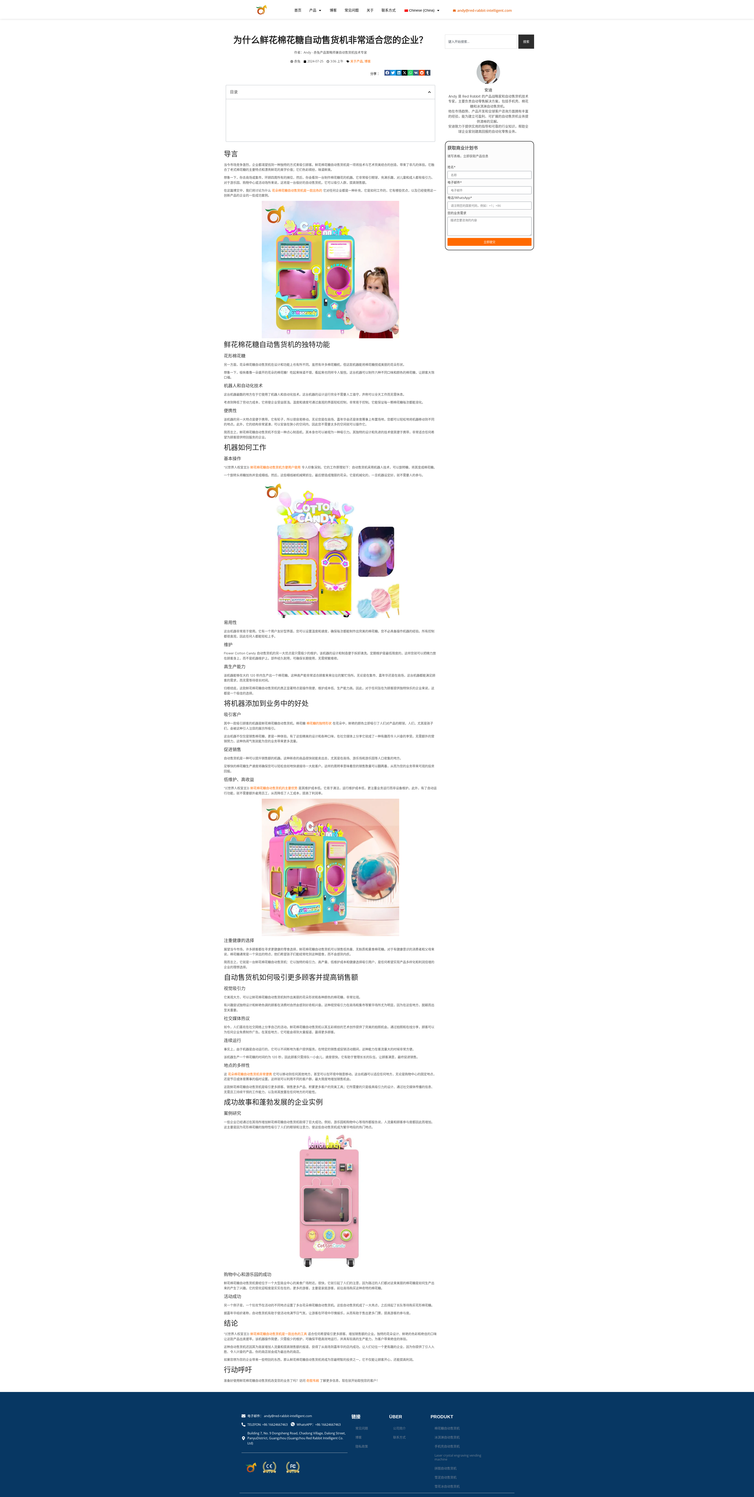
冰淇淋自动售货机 (447, 1459)
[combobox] (481, 42)
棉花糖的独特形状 (319, 745)
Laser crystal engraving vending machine (458, 1479)
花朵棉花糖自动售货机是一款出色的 (297, 212)
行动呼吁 (236, 156)
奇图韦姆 (312, 1402)
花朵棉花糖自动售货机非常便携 (250, 1096)
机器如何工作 (239, 124)
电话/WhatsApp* (459, 198)
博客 (333, 10)
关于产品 (356, 61)
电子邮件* (454, 183)
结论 (233, 149)
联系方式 (389, 10)
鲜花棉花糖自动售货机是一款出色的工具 (278, 1356)
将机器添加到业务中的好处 (249, 130)
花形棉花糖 (241, 118)
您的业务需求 (456, 213)
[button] (387, 73)
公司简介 (399, 1450)
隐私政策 (361, 1468)
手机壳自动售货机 (447, 1468)
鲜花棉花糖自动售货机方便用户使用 (275, 489)
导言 (233, 105)
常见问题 (352, 10)
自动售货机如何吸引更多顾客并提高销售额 (260, 137)
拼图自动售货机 (446, 1490)
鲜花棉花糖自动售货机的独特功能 (253, 112)
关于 (370, 10)
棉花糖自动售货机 (447, 1450)
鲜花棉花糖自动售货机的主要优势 (273, 810)
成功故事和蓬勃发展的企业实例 (252, 143)
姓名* (451, 167)
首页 (297, 10)
